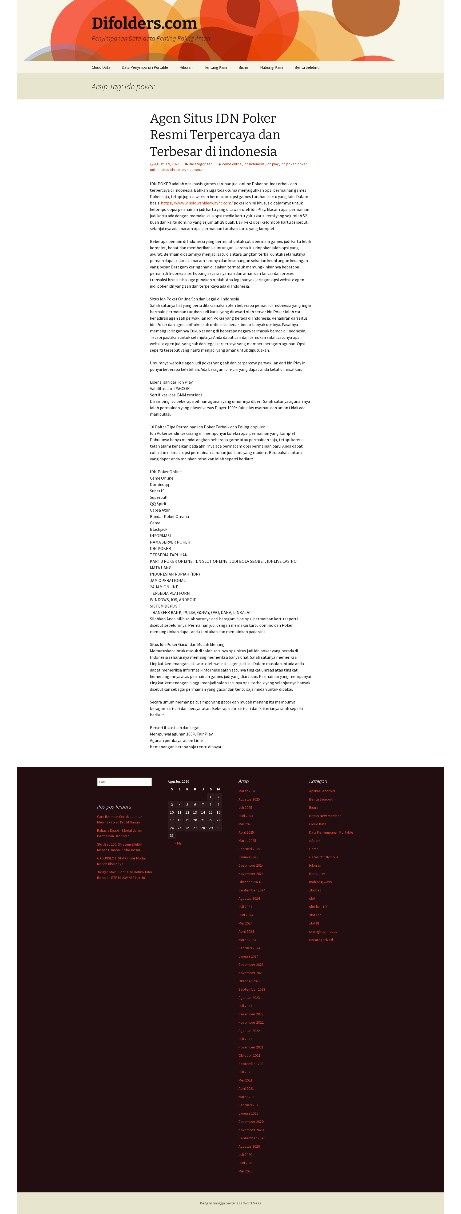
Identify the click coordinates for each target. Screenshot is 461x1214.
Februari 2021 (249, 1105)
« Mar (179, 843)
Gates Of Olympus (324, 857)
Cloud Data (101, 67)
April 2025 (246, 832)
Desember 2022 (251, 1014)
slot (312, 898)
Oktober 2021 (249, 1055)
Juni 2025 (246, 815)
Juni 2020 (246, 1162)
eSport (314, 840)
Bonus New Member (325, 815)
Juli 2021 (245, 1072)
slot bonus (195, 169)
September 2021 (252, 1063)
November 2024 (251, 873)
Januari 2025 (248, 857)
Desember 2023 (251, 964)
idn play (273, 164)
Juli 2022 (245, 1038)
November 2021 (251, 1047)
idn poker (288, 164)
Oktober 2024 (249, 881)
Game (314, 848)
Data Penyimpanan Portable (145, 67)
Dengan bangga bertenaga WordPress (230, 1203)
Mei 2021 (245, 1080)
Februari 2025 (249, 848)
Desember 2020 (251, 1121)
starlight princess (323, 931)
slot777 (315, 914)
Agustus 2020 (249, 1146)
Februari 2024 (249, 948)
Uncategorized (201, 164)
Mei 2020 (245, 1171)
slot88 (314, 923)
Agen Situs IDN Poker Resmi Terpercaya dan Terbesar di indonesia (215, 135)
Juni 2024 (246, 914)
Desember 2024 (251, 865)
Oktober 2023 (249, 981)
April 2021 (246, 1088)
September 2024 (252, 890)
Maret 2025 (247, 840)
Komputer (317, 873)
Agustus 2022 (249, 1030)
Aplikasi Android (322, 791)
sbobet (315, 890)
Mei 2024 (245, 923)
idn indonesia (254, 164)
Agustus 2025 (249, 799)
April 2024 (246, 931)
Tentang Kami (215, 67)
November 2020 (251, 1129)
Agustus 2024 (249, 898)
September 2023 (252, 989)
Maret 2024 (247, 939)
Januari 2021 (248, 1113)
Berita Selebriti (307, 67)
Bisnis (244, 67)
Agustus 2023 (249, 997)
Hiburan (186, 67)
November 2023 (251, 972)
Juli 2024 (245, 906)
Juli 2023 (245, 1005)
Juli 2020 (245, 1154)
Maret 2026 (247, 791)
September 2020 (252, 1138)
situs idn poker (173, 169)
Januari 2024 (248, 956)
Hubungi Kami (271, 67)
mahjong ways (320, 881)
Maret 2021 (247, 1096)
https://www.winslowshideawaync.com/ (197, 203)
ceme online (232, 164)
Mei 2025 (245, 824)
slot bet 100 (318, 906)
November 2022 (251, 1022)
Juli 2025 (245, 807)
